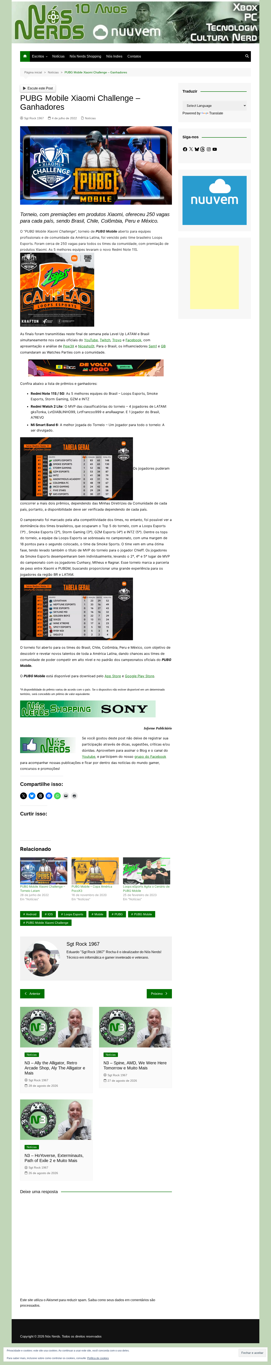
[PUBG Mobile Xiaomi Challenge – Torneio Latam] (43, 870)
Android (31, 914)
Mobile (98, 914)
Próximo (157, 993)
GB (163, 346)
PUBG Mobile (143, 914)
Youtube (88, 756)
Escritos (38, 56)
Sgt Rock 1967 (34, 118)
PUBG (119, 914)
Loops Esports (73, 914)
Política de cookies (98, 1358)
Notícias (58, 56)
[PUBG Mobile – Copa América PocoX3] (95, 870)
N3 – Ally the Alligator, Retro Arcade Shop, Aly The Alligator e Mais (55, 1068)
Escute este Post (40, 88)
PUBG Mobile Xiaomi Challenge (47, 922)
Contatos (134, 56)
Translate (216, 113)
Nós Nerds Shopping (85, 56)
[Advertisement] (214, 277)
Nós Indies (114, 56)
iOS (50, 914)
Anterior (34, 993)
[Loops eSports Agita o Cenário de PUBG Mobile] (146, 870)
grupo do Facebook (150, 756)
